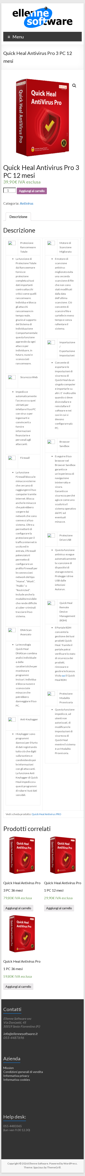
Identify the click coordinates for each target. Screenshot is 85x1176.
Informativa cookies (16, 1079)
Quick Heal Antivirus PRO (46, 814)
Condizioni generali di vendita (23, 1072)
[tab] (18, 216)
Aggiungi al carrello (32, 191)
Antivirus (26, 203)
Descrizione (18, 216)
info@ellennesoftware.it (20, 1034)
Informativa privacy (16, 1075)
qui (64, 675)
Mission (8, 1068)
